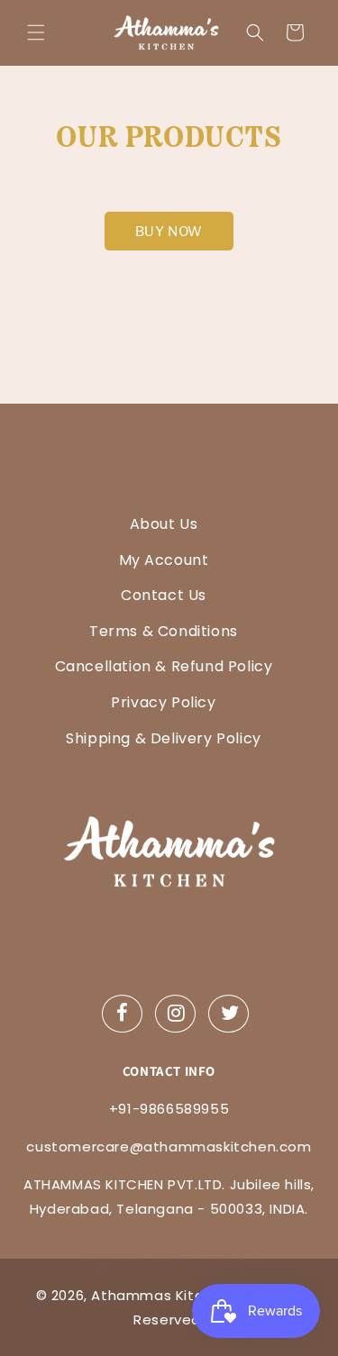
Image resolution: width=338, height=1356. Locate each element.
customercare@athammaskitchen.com (168, 1146)
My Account (164, 560)
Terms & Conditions (163, 631)
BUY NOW (169, 231)
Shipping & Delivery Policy (163, 738)
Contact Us (163, 595)
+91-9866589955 (169, 1108)
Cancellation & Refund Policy (164, 666)
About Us (164, 524)
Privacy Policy (163, 702)
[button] (36, 32)
